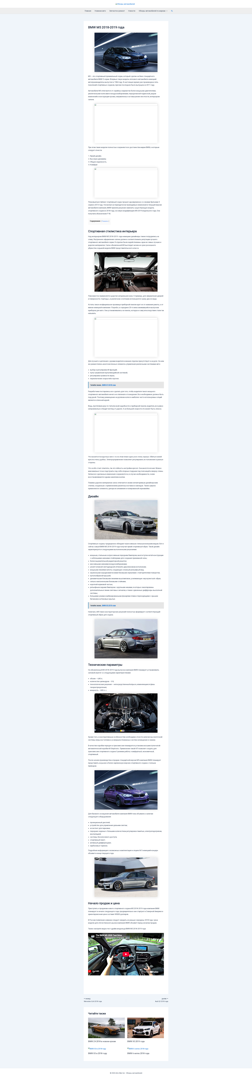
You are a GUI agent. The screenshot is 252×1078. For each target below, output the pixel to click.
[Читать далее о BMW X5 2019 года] (145, 1028)
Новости (131, 11)
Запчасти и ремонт (117, 11)
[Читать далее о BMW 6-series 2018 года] (137, 1048)
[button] (166, 11)
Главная (88, 11)
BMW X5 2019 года (136, 1041)
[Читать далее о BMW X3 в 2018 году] (97, 1048)
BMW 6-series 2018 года (138, 1053)
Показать (105, 221)
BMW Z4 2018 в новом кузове (102, 1041)
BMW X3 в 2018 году (97, 1053)
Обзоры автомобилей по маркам (152, 11)
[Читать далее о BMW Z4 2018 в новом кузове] (106, 1028)
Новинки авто (100, 11)
